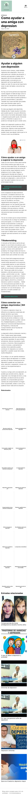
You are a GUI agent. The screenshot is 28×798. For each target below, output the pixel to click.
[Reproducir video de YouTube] (14, 146)
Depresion (4, 15)
